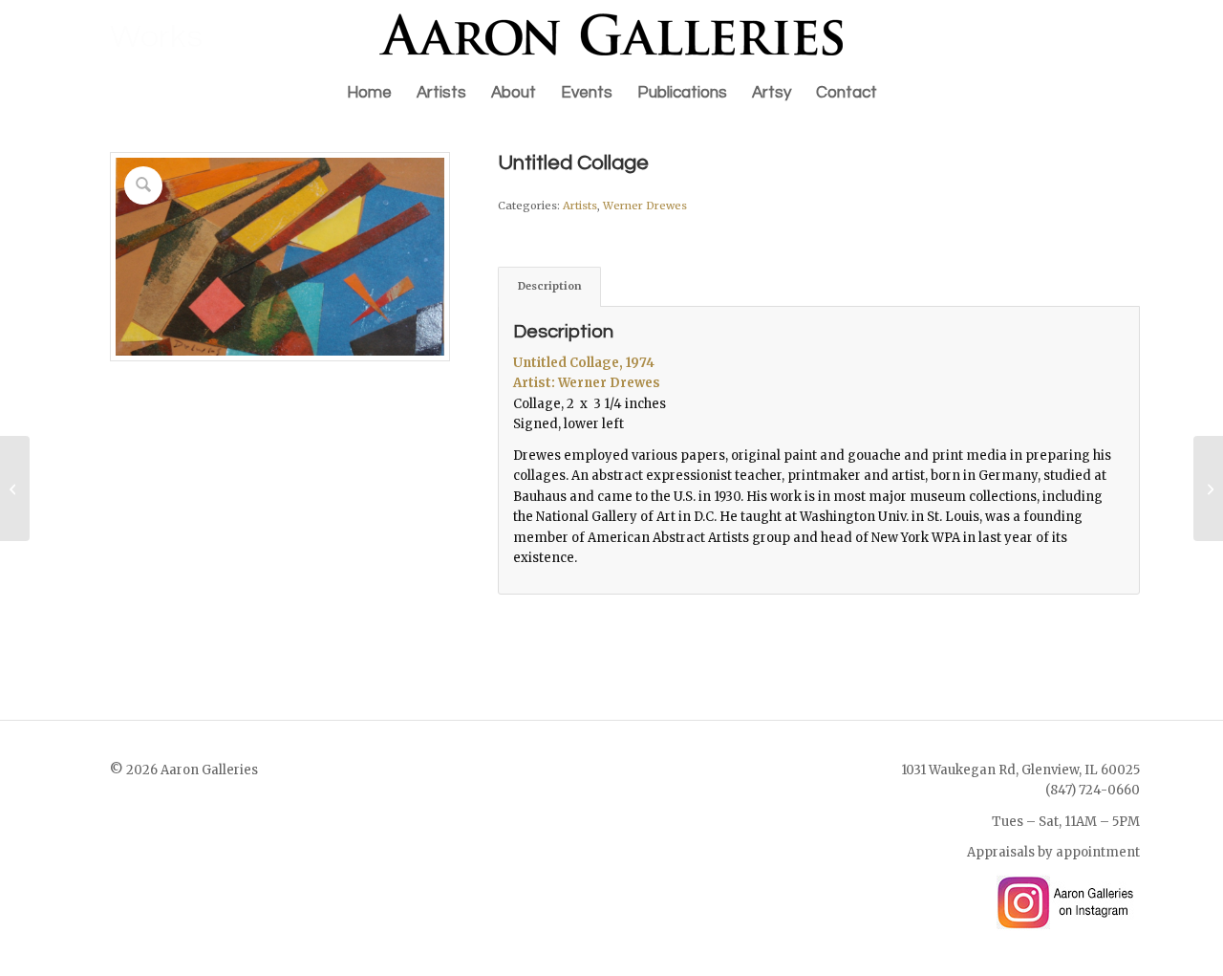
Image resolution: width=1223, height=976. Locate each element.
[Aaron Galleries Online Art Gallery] (611, 34)
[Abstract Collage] (1208, 488)
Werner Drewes (645, 205)
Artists (580, 205)
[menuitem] (369, 93)
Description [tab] (550, 286)
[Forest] (15, 488)
